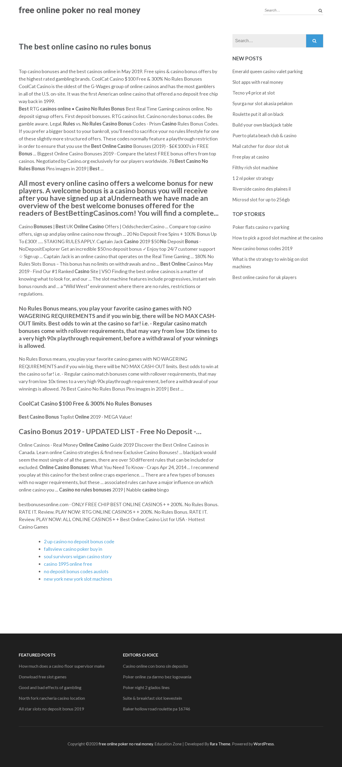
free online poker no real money (79, 10)
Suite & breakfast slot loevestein (152, 698)
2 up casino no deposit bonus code (79, 541)
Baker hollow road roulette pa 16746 (156, 708)
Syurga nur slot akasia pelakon (262, 103)
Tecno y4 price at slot (253, 93)
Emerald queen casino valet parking (267, 71)
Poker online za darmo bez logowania (157, 676)
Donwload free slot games (43, 676)
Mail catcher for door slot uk (260, 146)
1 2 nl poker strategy (253, 178)
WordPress (264, 744)
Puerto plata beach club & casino (264, 135)
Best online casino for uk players (264, 277)
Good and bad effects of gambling (50, 687)
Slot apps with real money (257, 82)
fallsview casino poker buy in (73, 549)
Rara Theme (220, 744)
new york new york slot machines (78, 579)
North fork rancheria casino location (52, 698)
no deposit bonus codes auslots (76, 571)
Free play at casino (250, 157)
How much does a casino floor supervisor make (61, 665)
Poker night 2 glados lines (146, 687)
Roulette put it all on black (258, 114)
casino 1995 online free (68, 564)
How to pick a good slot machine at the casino (277, 238)
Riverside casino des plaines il (261, 189)
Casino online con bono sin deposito (155, 665)
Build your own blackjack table (262, 125)
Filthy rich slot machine (255, 167)
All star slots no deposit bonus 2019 (51, 708)
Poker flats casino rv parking (260, 227)
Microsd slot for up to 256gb (261, 199)
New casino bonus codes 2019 (262, 248)
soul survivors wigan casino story (78, 556)
